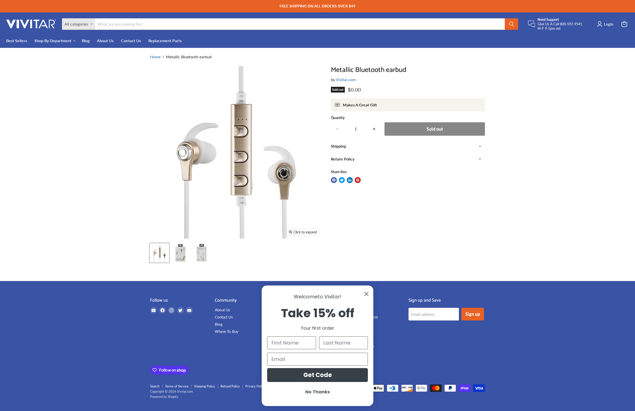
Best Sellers (16, 40)
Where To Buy (226, 331)
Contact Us (131, 40)
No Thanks (317, 392)
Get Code (317, 375)
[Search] (511, 24)
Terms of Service (177, 386)
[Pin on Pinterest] (358, 180)
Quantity (338, 118)
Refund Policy (230, 386)
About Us (105, 40)
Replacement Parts (165, 40)
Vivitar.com (346, 79)
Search (154, 386)
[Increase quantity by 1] (374, 129)
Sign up (472, 314)
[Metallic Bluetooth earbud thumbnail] (159, 253)
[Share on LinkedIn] (350, 180)
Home (155, 57)
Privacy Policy (255, 386)
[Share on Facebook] (334, 180)
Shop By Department (53, 40)
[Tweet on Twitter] (342, 180)
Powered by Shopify (164, 397)
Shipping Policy (204, 386)
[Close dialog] (366, 294)
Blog (86, 40)
